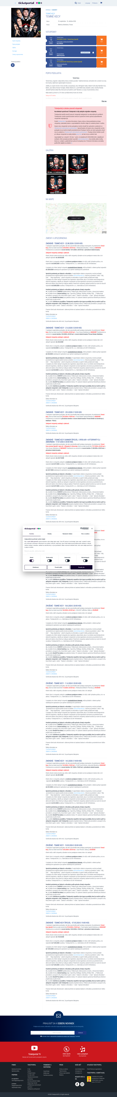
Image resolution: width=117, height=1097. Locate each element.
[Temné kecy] (56, 164)
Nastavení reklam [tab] (67, 533)
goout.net (79, 134)
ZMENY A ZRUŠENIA (51, 318)
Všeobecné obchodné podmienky (33, 1078)
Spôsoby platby (15, 1071)
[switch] (49, 560)
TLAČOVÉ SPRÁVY (51, 316)
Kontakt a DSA (31, 1075)
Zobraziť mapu (76, 218)
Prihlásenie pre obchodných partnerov (34, 1086)
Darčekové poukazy (48, 1075)
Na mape (14, 51)
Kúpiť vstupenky (16, 41)
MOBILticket (46, 1073)
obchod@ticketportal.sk (17, 1080)
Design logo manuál (32, 1083)
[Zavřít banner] (92, 528)
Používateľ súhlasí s (61, 1036)
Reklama (61, 1075)
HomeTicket (46, 1071)
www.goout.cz (78, 1073)
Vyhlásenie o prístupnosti (34, 1089)
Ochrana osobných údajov (34, 1081)
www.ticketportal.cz (80, 1069)
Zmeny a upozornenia (17, 54)
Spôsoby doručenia (16, 1069)
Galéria (14, 47)
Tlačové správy (63, 1071)
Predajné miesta (31, 1073)
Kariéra (29, 1071)
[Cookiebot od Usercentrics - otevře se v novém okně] (82, 528)
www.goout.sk (78, 1071)
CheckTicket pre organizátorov (94, 1069)
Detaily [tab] (49, 533)
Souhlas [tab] (31, 533)
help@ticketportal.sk (17, 1085)
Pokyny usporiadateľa (64, 1073)
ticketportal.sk (62, 121)
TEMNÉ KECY (50, 13)
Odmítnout (36, 567)
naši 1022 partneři (33, 541)
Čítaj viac (104, 101)
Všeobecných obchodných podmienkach (65, 128)
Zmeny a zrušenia (63, 1069)
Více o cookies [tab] (85, 533)
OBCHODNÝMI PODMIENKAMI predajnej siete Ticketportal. (62, 1036)
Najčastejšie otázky (16, 1087)
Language (87, 3)
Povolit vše (81, 567)
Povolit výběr (58, 567)
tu (71, 143)
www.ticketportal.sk (83, 139)
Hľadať (79, 3)
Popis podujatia (16, 44)
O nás (29, 1069)
